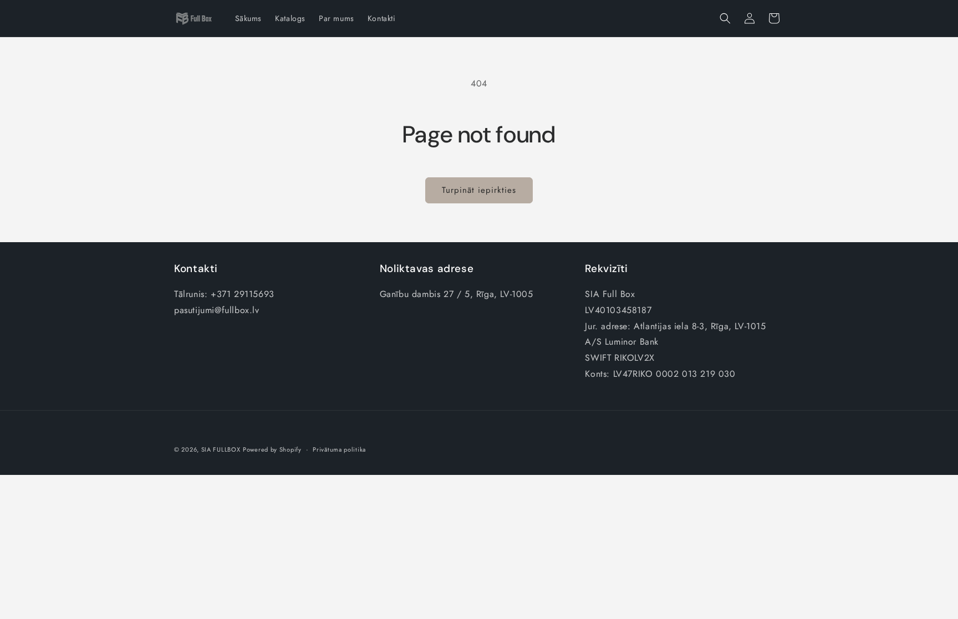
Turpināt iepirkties (479, 190)
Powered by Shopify (272, 449)
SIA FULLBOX (221, 449)
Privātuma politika (339, 449)
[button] (725, 18)
